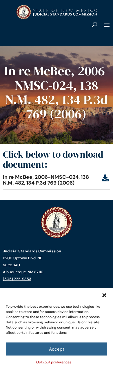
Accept (56, 349)
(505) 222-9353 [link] (17, 278)
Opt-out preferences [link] (53, 362)
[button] (104, 295)
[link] (56, 18)
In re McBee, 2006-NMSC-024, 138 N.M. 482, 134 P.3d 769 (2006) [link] (46, 180)
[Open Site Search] (94, 24)
